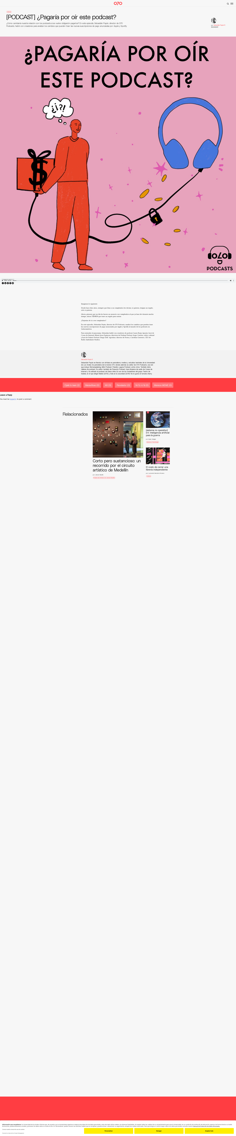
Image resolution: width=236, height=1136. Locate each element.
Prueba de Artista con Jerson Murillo (104, 477)
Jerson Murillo (99, 475)
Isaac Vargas (152, 439)
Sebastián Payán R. (219, 25)
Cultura (9, 12)
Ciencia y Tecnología (152, 442)
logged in (13, 399)
